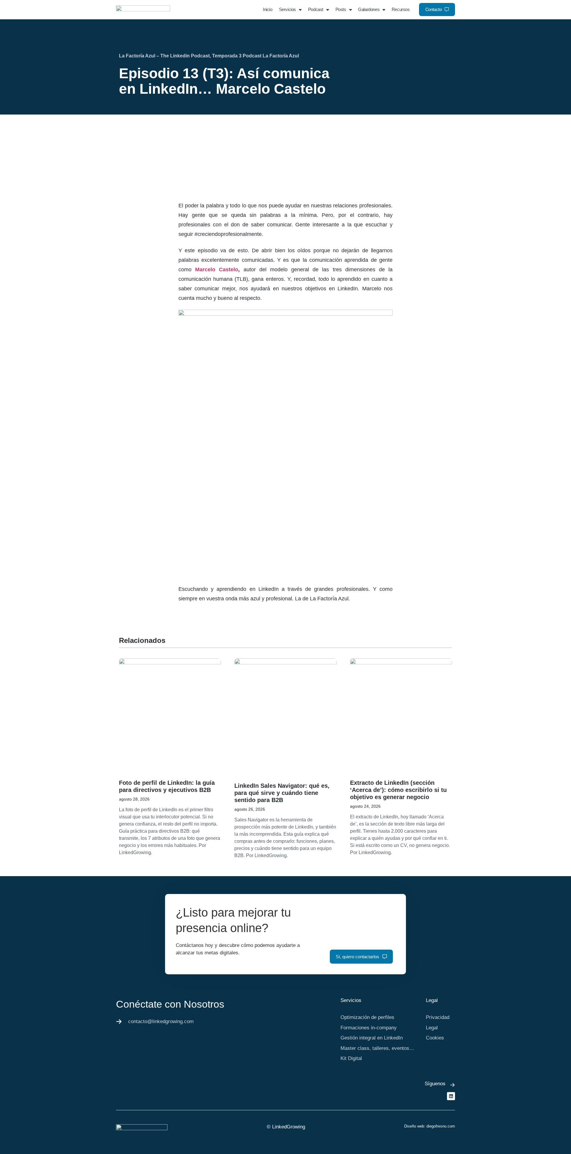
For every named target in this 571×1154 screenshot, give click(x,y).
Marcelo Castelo (216, 270)
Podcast (315, 9)
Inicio (267, 9)
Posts (340, 9)
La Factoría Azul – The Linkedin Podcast (164, 55)
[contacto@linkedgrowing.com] (119, 1022)
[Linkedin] (451, 1096)
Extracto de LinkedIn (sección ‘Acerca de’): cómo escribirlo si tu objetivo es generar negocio (398, 789)
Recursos (401, 9)
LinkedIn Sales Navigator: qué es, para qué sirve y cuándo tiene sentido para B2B (282, 792)
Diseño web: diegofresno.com (429, 1126)
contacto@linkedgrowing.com (161, 1021)
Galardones (368, 9)
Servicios (287, 9)
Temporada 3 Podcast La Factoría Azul (255, 55)
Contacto (433, 9)
